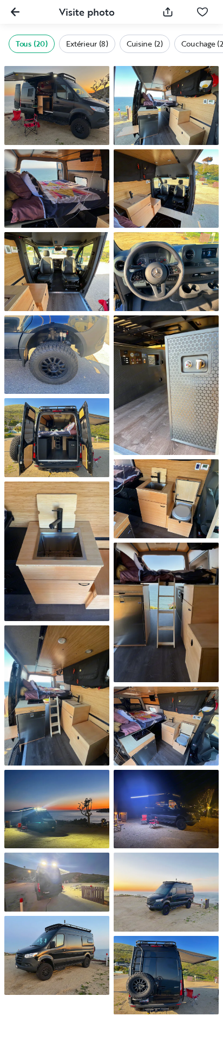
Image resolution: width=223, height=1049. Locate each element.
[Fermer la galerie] (15, 12)
